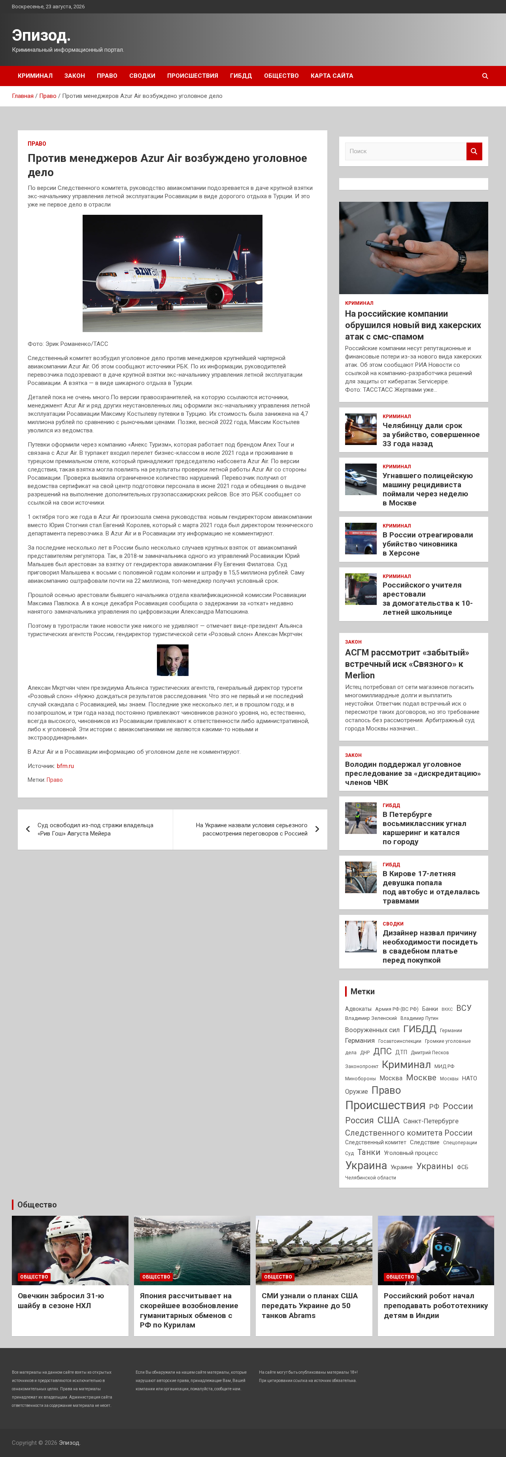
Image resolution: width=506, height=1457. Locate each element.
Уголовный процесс (411, 1153)
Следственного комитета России (408, 1133)
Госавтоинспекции (399, 1041)
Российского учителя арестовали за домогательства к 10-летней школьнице (428, 598)
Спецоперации (460, 1142)
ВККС (447, 1009)
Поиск (474, 151)
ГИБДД (241, 75)
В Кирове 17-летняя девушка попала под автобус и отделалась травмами (431, 887)
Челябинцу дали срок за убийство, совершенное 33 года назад (431, 434)
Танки (368, 1152)
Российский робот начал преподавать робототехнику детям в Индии (436, 1305)
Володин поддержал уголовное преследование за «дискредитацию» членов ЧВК (413, 773)
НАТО (469, 1078)
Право (107, 75)
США (389, 1120)
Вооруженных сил (372, 1030)
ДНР (365, 1052)
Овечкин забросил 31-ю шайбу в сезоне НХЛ (61, 1300)
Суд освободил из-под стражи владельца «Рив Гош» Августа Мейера (95, 829)
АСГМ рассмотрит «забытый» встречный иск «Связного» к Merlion (407, 664)
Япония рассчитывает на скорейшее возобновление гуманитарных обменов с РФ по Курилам (189, 1310)
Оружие (356, 1091)
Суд (349, 1153)
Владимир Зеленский (371, 1018)
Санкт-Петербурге (431, 1121)
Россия (359, 1120)
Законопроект (361, 1066)
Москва (391, 1078)
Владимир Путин (419, 1018)
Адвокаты (358, 1009)
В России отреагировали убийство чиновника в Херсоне (428, 544)
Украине (402, 1167)
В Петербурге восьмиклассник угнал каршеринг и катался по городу (424, 828)
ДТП (401, 1052)
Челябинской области (370, 1178)
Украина (366, 1165)
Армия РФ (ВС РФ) (397, 1009)
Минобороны (360, 1078)
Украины (434, 1166)
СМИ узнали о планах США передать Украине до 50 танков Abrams (310, 1305)
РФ (434, 1106)
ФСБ (462, 1167)
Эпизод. (41, 35)
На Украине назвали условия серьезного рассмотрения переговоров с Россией (252, 829)
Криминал (35, 75)
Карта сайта (332, 75)
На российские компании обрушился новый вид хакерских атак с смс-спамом (413, 325)
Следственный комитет (375, 1142)
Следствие (425, 1142)
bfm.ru (65, 766)
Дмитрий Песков (430, 1052)
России (458, 1106)
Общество (281, 75)
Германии (451, 1030)
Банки (430, 1009)
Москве (421, 1077)
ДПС (382, 1051)
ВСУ (464, 1008)
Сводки (142, 75)
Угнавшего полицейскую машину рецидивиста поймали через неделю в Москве (428, 489)
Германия (360, 1040)
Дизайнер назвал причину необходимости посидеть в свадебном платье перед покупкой (430, 946)
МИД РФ (444, 1066)
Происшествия (192, 75)
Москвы (449, 1078)
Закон (74, 75)
